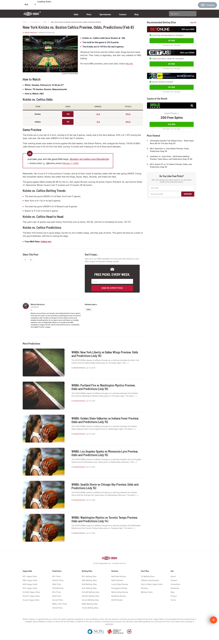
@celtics (74, 159)
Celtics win (46, 241)
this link (129, 63)
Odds (76, 14)
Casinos (122, 14)
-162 (67, 122)
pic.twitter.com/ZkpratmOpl (94, 159)
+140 (67, 114)
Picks (88, 14)
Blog (136, 14)
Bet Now (171, 41)
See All (193, 22)
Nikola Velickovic (31, 32)
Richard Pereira (79, 368)
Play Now (171, 124)
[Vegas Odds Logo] (32, 15)
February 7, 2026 (70, 163)
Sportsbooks (105, 14)
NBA (89, 309)
